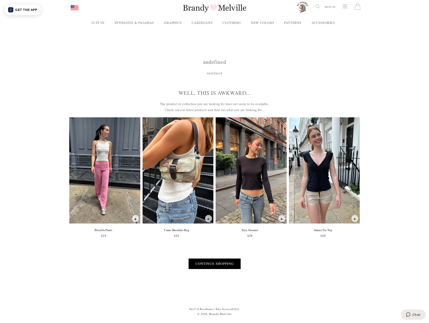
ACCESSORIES (323, 22)
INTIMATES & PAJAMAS (134, 22)
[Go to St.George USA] (302, 8)
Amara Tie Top (322, 230)
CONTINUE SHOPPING (215, 263)
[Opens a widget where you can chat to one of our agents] (413, 315)
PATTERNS (292, 22)
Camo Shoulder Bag (176, 230)
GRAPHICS (173, 22)
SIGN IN (330, 6)
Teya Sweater (249, 230)
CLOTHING (232, 22)
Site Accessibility (228, 309)
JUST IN (97, 22)
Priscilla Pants (103, 230)
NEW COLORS (262, 22)
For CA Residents (201, 309)
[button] (74, 8)
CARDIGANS (202, 22)
